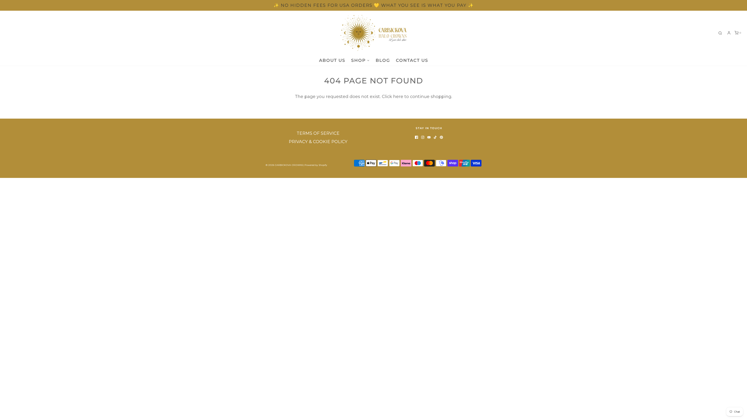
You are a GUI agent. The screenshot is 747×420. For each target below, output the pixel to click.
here (398, 96)
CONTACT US (412, 60)
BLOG (383, 60)
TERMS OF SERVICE (318, 133)
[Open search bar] (720, 33)
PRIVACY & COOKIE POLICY (318, 141)
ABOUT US (332, 60)
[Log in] (729, 33)
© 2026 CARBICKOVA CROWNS (284, 165)
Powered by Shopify (316, 165)
